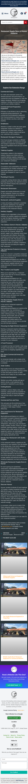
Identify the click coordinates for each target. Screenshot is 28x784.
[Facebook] (12, 744)
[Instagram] (15, 744)
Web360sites (20, 780)
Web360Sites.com (7, 526)
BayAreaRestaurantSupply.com (10, 61)
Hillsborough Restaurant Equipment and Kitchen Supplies (13, 576)
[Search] (25, 22)
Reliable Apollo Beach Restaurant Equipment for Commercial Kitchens (13, 657)
